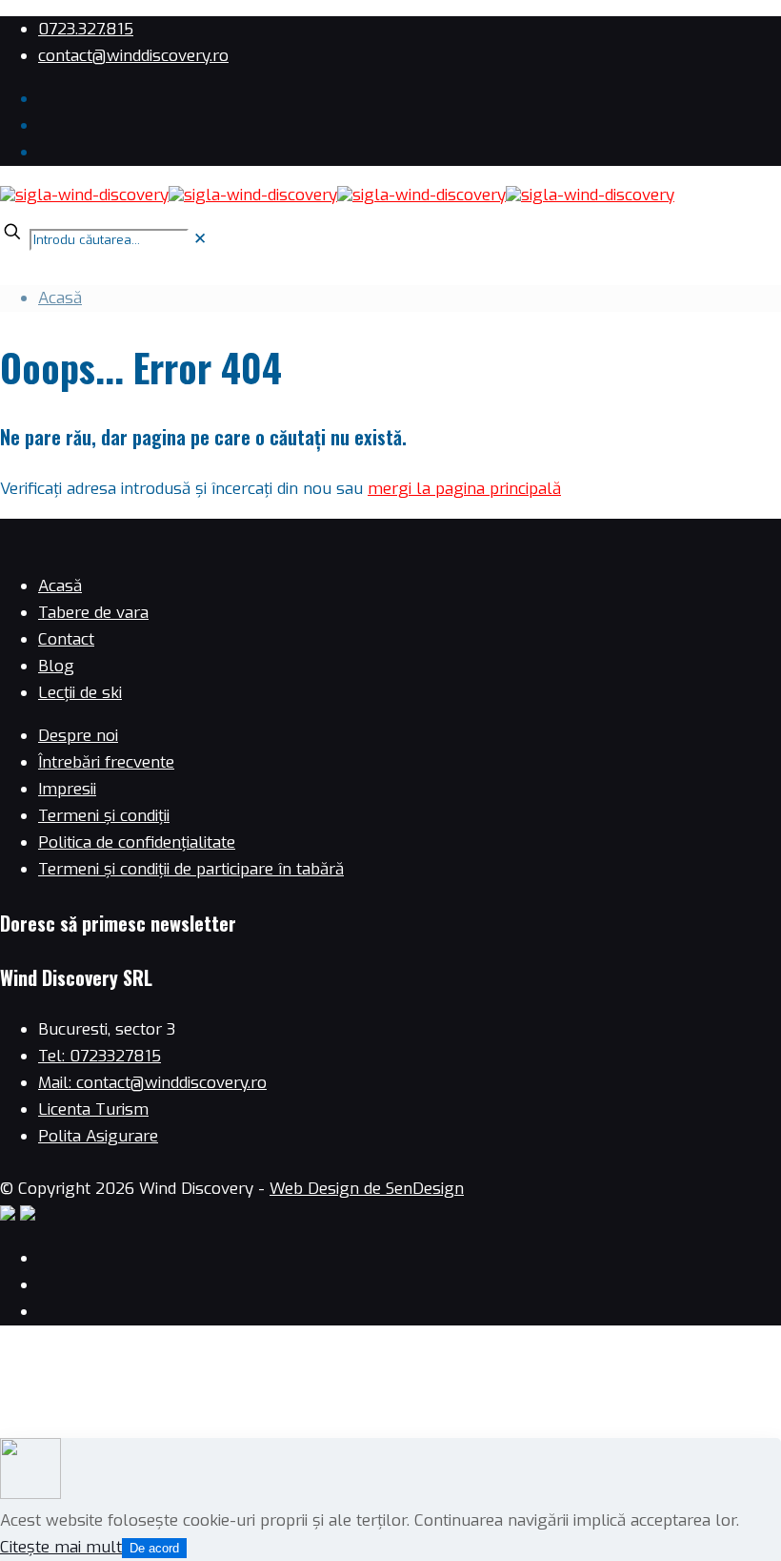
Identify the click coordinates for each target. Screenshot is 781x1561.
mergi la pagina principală (464, 489)
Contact (66, 639)
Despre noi (78, 736)
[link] (200, 239)
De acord (154, 1548)
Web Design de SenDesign (367, 1189)
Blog (56, 666)
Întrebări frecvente (106, 762)
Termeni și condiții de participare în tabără (191, 869)
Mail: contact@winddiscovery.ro (152, 1083)
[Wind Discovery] (337, 195)
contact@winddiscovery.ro (133, 56)
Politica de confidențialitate (136, 842)
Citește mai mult (61, 1547)
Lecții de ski (80, 693)
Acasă (60, 298)
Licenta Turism (93, 1109)
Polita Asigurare (98, 1136)
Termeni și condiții (104, 816)
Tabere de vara (93, 613)
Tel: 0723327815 (99, 1056)
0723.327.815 (85, 29)
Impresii (67, 789)
